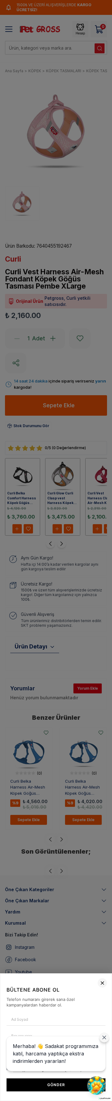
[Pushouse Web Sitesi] (104, 1098)
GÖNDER (56, 1084)
